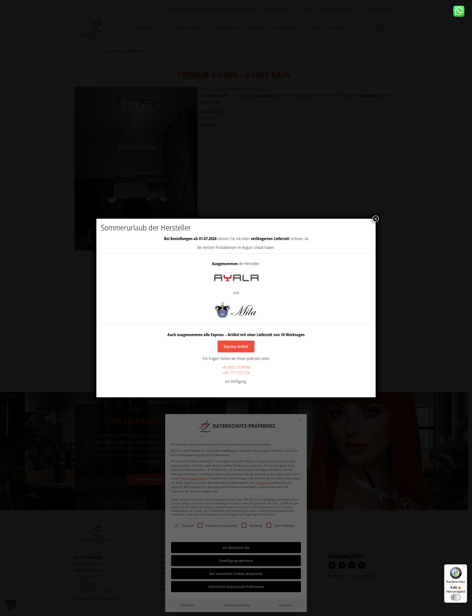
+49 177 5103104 (236, 372)
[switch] (456, 597)
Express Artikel (236, 346)
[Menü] (464, 567)
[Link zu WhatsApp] (460, 11)
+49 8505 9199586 (236, 367)
